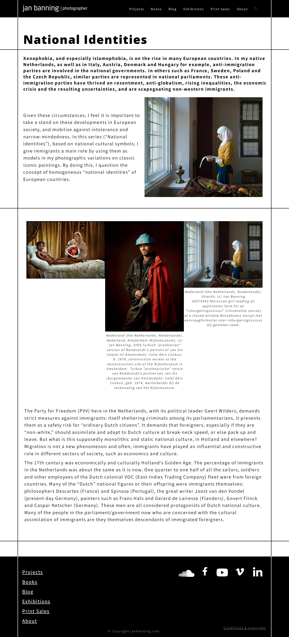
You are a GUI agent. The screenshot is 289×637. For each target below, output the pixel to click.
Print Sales (220, 9)
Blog (173, 9)
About (242, 9)
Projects (136, 9)
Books (156, 9)
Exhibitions (193, 9)
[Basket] (256, 8)
